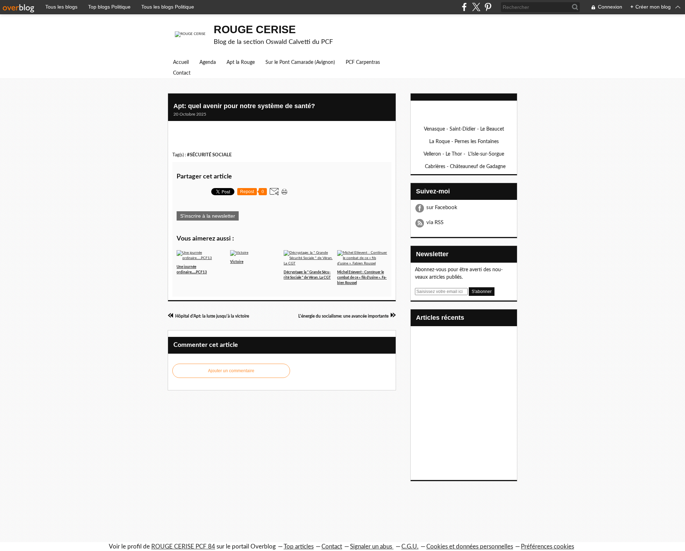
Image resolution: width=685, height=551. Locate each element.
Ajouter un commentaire (231, 370)
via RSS (434, 222)
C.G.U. (409, 547)
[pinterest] (487, 7)
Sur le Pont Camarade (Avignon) (300, 62)
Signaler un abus (372, 547)
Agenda (207, 62)
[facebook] (464, 7)
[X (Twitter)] (476, 7)
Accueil (181, 62)
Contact (182, 73)
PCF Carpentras (363, 62)
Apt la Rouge (241, 62)
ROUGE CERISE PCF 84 (183, 547)
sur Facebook (441, 207)
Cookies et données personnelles (469, 547)
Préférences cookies (547, 547)
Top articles (299, 547)
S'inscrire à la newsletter (207, 216)
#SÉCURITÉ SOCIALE (209, 155)
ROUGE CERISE (255, 29)
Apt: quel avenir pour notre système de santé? (244, 106)
